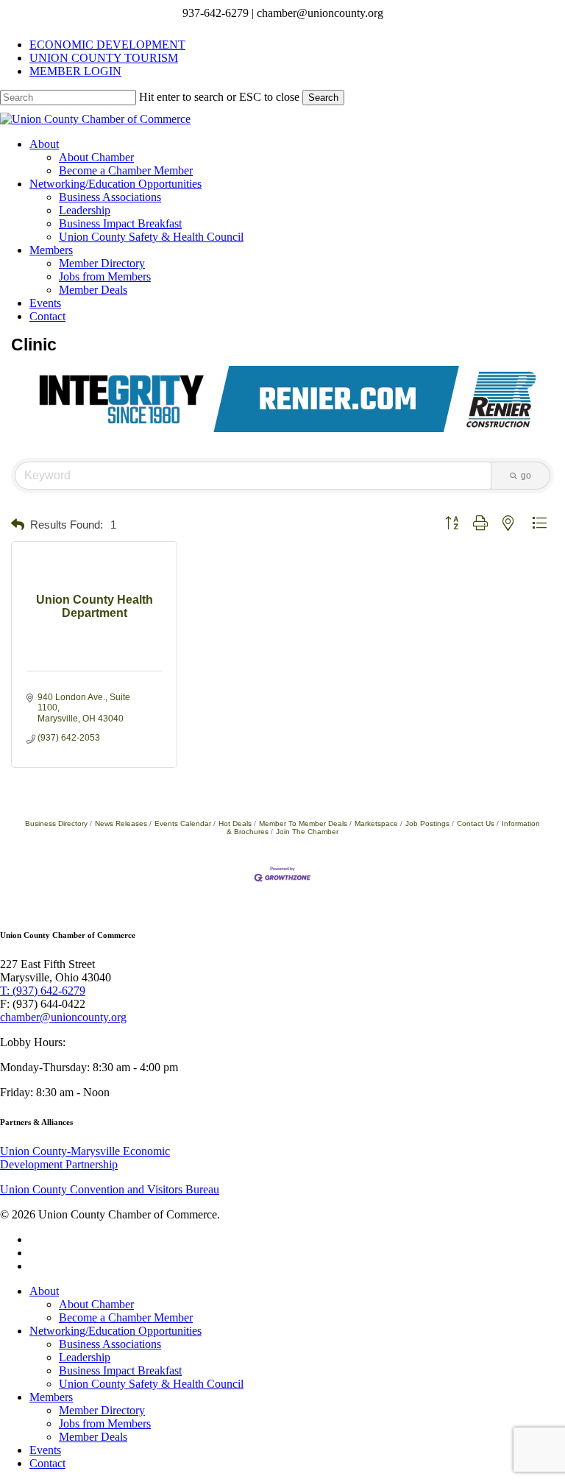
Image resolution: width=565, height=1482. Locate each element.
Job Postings (427, 823)
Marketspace (376, 823)
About (44, 1291)
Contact (47, 1463)
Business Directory (56, 823)
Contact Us (475, 823)
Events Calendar (182, 823)
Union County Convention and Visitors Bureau (109, 1189)
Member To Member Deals (303, 823)
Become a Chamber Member (126, 1317)
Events (45, 1450)
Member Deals (93, 1436)
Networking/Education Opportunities (115, 1330)
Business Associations (110, 1344)
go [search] (526, 475)
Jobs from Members (105, 1423)
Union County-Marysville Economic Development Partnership (85, 1158)
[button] (17, 525)
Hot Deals (235, 823)
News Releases (121, 823)
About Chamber (96, 1304)
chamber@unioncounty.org (63, 1017)
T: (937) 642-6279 (42, 990)
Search (323, 97)
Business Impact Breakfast (120, 1370)
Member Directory (102, 1410)
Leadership (84, 1357)
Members (51, 1397)
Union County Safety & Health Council (151, 1383)
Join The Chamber (307, 832)
